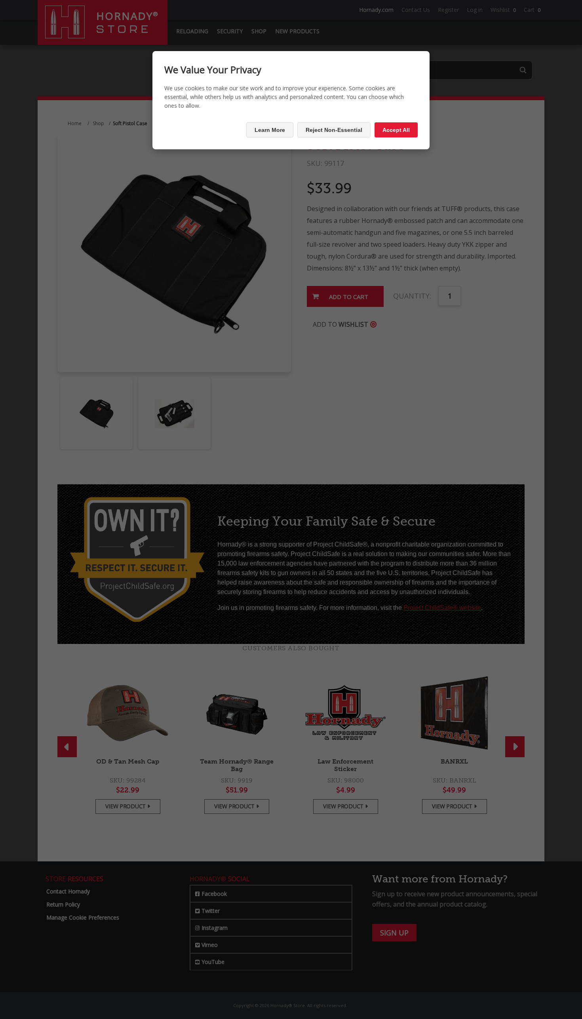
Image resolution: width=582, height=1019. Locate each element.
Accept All (396, 130)
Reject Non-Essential (334, 130)
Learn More (270, 130)
